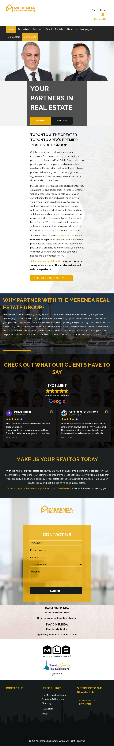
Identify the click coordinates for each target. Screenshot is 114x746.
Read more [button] (11, 437)
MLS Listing (47, 708)
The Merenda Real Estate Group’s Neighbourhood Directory (53, 699)
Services (37, 29)
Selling (62, 120)
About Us (72, 29)
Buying (40, 120)
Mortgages (86, 29)
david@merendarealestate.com (58, 634)
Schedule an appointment (45, 261)
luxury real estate (64, 235)
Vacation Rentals (54, 29)
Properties (23, 29)
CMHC (44, 714)
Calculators (14, 37)
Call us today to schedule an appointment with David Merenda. (40, 488)
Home (11, 29)
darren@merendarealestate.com (58, 618)
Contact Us (100, 19)
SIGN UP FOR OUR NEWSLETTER (87, 702)
